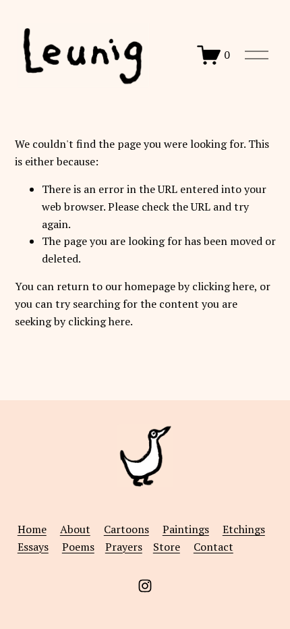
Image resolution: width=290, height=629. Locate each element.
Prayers (123, 546)
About (75, 529)
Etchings (244, 529)
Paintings (186, 529)
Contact (213, 546)
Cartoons (126, 529)
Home (32, 529)
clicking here (223, 286)
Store (166, 546)
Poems (78, 546)
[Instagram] (145, 586)
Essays (33, 546)
